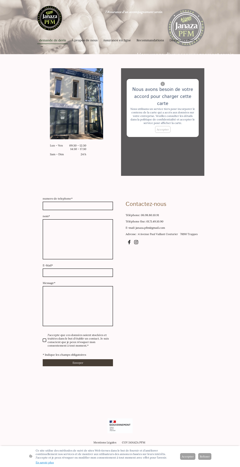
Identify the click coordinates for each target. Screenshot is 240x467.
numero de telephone (58, 198)
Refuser (205, 456)
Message (49, 283)
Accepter (163, 129)
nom (46, 216)
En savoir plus (45, 462)
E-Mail (48, 265)
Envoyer (78, 362)
